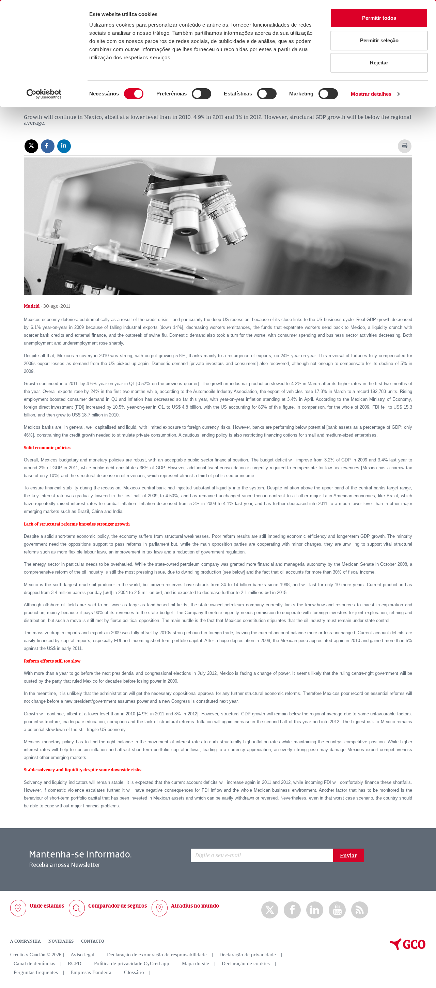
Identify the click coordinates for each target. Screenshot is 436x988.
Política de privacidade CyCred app (131, 963)
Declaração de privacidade (247, 954)
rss (359, 910)
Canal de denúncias (34, 963)
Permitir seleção (379, 40)
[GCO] (408, 948)
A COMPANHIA (25, 941)
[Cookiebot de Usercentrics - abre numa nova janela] (44, 94)
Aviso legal (82, 954)
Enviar (348, 855)
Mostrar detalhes (371, 94)
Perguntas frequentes (36, 972)
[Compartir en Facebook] (47, 145)
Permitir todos (379, 18)
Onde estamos (47, 905)
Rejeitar (379, 62)
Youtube (337, 910)
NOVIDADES (61, 941)
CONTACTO (92, 941)
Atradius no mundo (195, 905)
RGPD (74, 963)
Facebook (292, 910)
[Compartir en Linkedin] (64, 145)
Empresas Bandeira (91, 972)
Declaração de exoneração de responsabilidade (157, 954)
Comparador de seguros (117, 905)
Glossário (134, 972)
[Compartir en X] (31, 145)
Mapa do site (195, 963)
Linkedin (314, 910)
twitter (270, 910)
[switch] (201, 93)
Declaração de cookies (246, 963)
